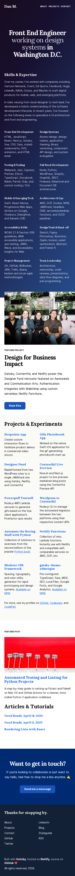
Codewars (56, 602)
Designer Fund (15, 464)
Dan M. (10, 6)
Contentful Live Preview (51, 466)
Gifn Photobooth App (52, 436)
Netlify (45, 859)
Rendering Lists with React (24, 729)
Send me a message (37, 789)
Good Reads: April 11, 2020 (23, 722)
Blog (41, 827)
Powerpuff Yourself (18, 498)
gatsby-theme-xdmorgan (51, 566)
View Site (15, 405)
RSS (41, 838)
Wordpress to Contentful (49, 499)
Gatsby (21, 859)
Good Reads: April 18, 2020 (23, 715)
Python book (22, 551)
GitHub (44, 602)
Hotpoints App (15, 434)
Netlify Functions (53, 531)
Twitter (8, 843)
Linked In (44, 822)
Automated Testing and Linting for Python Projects (36, 679)
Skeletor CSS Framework (13, 566)
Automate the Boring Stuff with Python (19, 533)
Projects (54, 6)
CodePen (10, 606)
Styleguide (45, 833)
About (43, 6)
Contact (66, 6)
